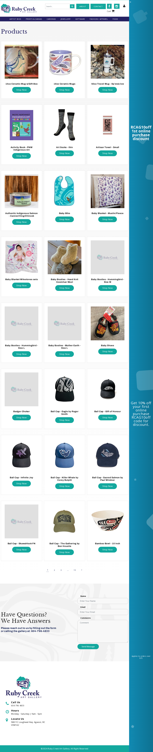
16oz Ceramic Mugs (64, 84)
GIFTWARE (80, 19)
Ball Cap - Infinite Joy (21, 477)
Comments (85, 618)
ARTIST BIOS (15, 19)
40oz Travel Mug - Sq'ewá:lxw (107, 84)
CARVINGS (51, 19)
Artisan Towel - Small (107, 147)
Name (83, 596)
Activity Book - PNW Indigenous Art (22, 148)
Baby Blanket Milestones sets (21, 279)
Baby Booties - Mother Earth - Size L (64, 346)
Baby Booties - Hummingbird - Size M (107, 280)
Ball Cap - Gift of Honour (107, 411)
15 (75, 570)
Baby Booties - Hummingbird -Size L (21, 346)
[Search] (72, 6)
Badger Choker (21, 411)
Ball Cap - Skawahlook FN (22, 543)
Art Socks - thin (64, 147)
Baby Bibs (64, 213)
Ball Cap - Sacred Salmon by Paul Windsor (107, 478)
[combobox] (60, 6)
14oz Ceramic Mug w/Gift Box (21, 84)
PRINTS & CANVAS (34, 19)
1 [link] (47, 569)
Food (115, 19)
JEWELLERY (66, 19)
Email (82, 607)
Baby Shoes (107, 345)
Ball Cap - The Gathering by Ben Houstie (64, 544)
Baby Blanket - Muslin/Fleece (107, 213)
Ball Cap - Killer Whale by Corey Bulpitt (64, 478)
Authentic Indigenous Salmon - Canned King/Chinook (21, 214)
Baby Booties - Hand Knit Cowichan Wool (64, 280)
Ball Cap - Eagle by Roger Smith (65, 412)
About (82, 6)
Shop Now (21, 89)
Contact (98, 6)
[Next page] (81, 570)
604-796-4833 (17, 705)
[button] (110, 11)
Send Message (88, 646)
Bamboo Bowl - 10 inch (107, 543)
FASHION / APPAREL (99, 19)
